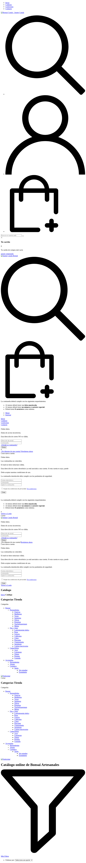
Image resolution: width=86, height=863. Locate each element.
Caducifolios (14, 648)
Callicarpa (18, 636)
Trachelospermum (20, 624)
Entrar (4, 447)
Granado (17, 658)
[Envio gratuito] (5, 676)
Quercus (17, 612)
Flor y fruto (14, 628)
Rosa (16, 632)
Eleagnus (17, 622)
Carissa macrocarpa (21, 646)
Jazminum (18, 644)
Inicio (3, 595)
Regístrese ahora (26, 542)
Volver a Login (6, 514)
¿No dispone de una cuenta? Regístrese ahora (17, 451)
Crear (3, 492)
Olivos (16, 620)
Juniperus (17, 618)
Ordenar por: (10, 860)
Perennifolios (14, 610)
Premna (17, 656)
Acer (16, 650)
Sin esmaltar (23, 670)
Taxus (16, 616)
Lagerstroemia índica (21, 630)
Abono (12, 664)
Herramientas (14, 662)
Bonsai (7, 608)
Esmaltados (23, 672)
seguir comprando (7, 254)
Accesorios (9, 660)
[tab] (7, 413)
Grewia (17, 634)
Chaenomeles (19, 642)
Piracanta (17, 640)
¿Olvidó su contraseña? (9, 445)
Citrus (16, 638)
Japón (16, 668)
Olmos (16, 654)
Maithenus (18, 614)
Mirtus (16, 626)
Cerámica (13, 666)
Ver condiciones (32, 489)
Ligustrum (18, 652)
